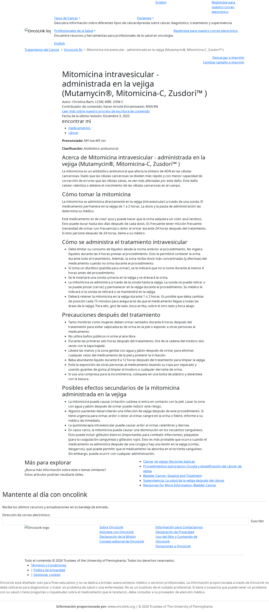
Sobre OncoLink (111, 527)
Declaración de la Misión (117, 536)
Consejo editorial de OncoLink (121, 541)
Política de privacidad (49, 570)
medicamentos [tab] (79, 128)
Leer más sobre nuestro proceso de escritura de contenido (106, 111)
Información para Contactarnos (179, 527)
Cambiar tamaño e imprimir (223, 62)
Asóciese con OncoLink (116, 532)
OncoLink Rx (73, 50)
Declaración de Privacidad (175, 532)
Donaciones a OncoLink (173, 546)
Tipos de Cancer (66, 18)
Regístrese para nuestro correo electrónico (223, 7)
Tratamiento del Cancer (42, 50)
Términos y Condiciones (48, 565)
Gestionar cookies (46, 575)
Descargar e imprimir (228, 57)
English (161, 2)
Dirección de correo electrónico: (26, 515)
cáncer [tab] (73, 133)
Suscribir (257, 521)
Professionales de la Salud (73, 31)
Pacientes (144, 18)
